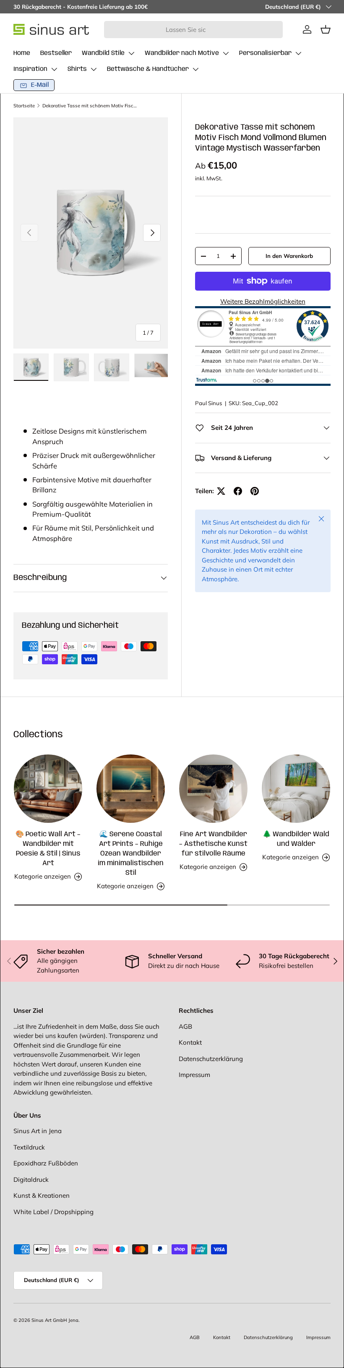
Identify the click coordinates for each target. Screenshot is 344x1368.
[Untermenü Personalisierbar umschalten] (298, 53)
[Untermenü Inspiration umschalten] (54, 69)
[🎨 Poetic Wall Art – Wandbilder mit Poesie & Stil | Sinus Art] (48, 788)
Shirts (77, 69)
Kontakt (190, 1042)
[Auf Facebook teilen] (237, 491)
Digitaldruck (31, 1179)
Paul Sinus (208, 403)
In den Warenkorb (289, 255)
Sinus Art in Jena (37, 1131)
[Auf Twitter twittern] (221, 491)
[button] (325, 29)
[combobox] (193, 29)
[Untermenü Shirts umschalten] (94, 69)
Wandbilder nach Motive (182, 53)
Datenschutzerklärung (211, 1059)
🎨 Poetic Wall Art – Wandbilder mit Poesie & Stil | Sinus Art (48, 849)
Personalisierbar (265, 53)
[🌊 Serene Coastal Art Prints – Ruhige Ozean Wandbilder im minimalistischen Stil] (130, 788)
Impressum (194, 1075)
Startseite (24, 106)
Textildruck (29, 1147)
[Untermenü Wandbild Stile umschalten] (131, 53)
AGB (185, 1026)
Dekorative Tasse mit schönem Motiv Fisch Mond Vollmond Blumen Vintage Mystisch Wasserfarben (89, 106)
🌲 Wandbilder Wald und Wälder (296, 839)
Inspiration (30, 69)
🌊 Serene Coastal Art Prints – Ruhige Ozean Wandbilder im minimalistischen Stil (131, 853)
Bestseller (56, 53)
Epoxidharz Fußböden (45, 1163)
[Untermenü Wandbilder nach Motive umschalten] (226, 53)
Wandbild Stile (103, 53)
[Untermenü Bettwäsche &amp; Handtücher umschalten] (195, 69)
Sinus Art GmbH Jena (54, 1320)
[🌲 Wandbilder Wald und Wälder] (296, 788)
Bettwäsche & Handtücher (148, 69)
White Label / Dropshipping (53, 1212)
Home (21, 53)
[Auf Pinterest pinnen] (254, 491)
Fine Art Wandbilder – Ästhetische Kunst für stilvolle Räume (213, 844)
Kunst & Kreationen (41, 1195)
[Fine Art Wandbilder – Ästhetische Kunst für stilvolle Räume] (213, 788)
